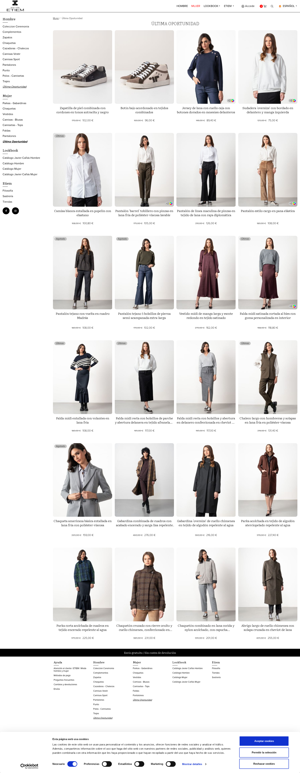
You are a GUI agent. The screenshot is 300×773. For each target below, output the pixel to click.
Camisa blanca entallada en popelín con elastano (82, 212)
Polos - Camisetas (13, 76)
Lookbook (211, 6)
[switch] (107, 764)
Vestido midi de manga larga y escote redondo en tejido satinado (206, 315)
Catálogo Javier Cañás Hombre (21, 158)
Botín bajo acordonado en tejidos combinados (144, 109)
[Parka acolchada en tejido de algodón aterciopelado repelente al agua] (268, 480)
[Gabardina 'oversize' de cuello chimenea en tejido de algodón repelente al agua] (206, 480)
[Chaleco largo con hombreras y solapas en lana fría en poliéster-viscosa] (268, 377)
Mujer (195, 6)
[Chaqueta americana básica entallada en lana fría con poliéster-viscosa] (82, 480)
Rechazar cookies (264, 763)
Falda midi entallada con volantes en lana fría (82, 420)
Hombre (182, 6)
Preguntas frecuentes (64, 680)
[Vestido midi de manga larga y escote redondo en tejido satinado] (206, 272)
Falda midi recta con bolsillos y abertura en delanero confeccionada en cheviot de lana (206, 422)
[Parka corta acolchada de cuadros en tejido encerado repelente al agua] (82, 584)
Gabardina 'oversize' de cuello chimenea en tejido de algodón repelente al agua (206, 522)
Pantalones (9, 65)
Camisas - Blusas (13, 120)
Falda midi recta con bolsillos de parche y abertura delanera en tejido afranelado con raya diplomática (144, 422)
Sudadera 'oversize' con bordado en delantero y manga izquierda (267, 109)
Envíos (57, 689)
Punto (6, 70)
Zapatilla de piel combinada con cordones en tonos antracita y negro (82, 109)
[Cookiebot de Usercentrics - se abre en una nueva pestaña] (29, 766)
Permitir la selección (264, 752)
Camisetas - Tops (13, 125)
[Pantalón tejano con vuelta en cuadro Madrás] (82, 272)
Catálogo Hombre (13, 163)
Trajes (6, 81)
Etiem (228, 6)
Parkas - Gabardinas (14, 103)
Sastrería (8, 196)
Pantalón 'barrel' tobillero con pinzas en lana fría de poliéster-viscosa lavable (144, 212)
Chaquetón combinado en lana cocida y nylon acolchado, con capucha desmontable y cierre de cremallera (206, 629)
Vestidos (8, 114)
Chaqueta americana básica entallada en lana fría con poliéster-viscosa (83, 522)
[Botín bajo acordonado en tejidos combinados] (144, 67)
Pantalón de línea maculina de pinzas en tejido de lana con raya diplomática (206, 212)
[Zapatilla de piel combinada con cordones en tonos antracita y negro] (82, 67)
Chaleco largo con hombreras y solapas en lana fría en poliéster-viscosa (268, 420)
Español (288, 6)
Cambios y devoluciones (65, 684)
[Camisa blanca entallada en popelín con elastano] (82, 169)
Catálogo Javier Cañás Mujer (20, 174)
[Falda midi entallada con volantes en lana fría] (82, 377)
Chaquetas (9, 43)
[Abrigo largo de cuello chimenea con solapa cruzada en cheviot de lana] (268, 584)
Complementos (12, 32)
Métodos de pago (62, 675)
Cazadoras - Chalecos (16, 48)
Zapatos (7, 37)
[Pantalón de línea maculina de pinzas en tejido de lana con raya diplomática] (206, 169)
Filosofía (8, 191)
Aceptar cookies (264, 741)
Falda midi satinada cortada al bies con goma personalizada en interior (268, 315)
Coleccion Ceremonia (16, 26)
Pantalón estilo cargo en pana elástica (268, 210)
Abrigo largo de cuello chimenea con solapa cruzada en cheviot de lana (267, 627)
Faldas (6, 131)
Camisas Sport (11, 59)
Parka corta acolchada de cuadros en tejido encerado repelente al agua (82, 627)
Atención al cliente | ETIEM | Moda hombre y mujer (70, 670)
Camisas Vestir (11, 54)
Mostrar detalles (192, 764)
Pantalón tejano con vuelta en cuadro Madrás (83, 315)
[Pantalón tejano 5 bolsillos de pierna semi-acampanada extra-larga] (144, 272)
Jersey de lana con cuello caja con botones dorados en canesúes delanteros (206, 109)
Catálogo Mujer (12, 169)
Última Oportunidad (14, 87)
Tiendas (7, 202)
